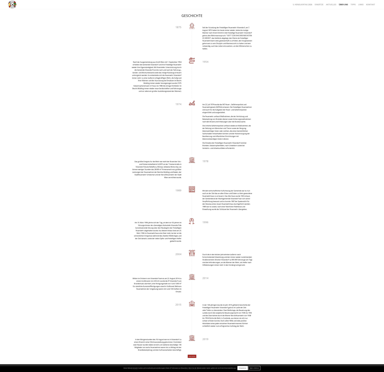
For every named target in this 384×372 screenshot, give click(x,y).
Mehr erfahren (254, 368)
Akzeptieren (242, 368)
